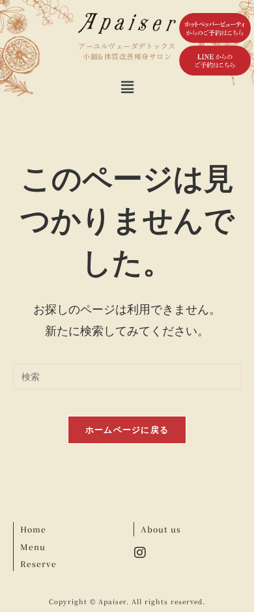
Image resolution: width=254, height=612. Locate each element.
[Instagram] (140, 552)
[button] (127, 87)
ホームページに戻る (127, 429)
